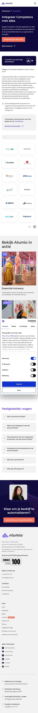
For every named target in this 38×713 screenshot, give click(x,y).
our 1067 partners (13, 336)
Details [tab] (14, 326)
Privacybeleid (5, 587)
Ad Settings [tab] (23, 326)
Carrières (8, 617)
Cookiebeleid (5, 594)
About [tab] (33, 326)
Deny (19, 390)
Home (3, 607)
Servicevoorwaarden (7, 590)
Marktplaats (5, 610)
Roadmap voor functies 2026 (10, 635)
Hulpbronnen (5, 621)
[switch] (33, 364)
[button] (35, 3)
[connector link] (9, 149)
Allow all (19, 384)
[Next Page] (34, 226)
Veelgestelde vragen (7, 628)
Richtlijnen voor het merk (9, 631)
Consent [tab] (5, 326)
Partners (4, 624)
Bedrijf (3, 614)
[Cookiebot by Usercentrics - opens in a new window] (28, 321)
